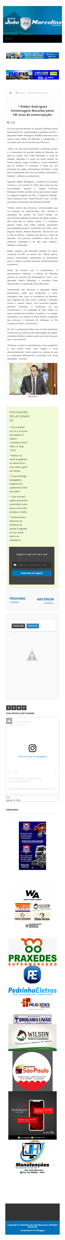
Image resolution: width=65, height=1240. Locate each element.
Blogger (41, 1230)
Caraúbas (10, 803)
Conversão (18, 626)
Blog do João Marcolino (37, 1225)
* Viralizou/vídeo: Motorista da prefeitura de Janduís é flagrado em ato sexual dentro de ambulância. (18, 528)
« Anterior (14, 602)
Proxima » (49, 602)
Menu (10, 38)
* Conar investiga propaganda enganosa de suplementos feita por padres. (18, 484)
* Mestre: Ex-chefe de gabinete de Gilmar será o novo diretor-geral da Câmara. (18, 463)
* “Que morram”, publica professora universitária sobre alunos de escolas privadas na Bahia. (19, 504)
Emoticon (32, 626)
